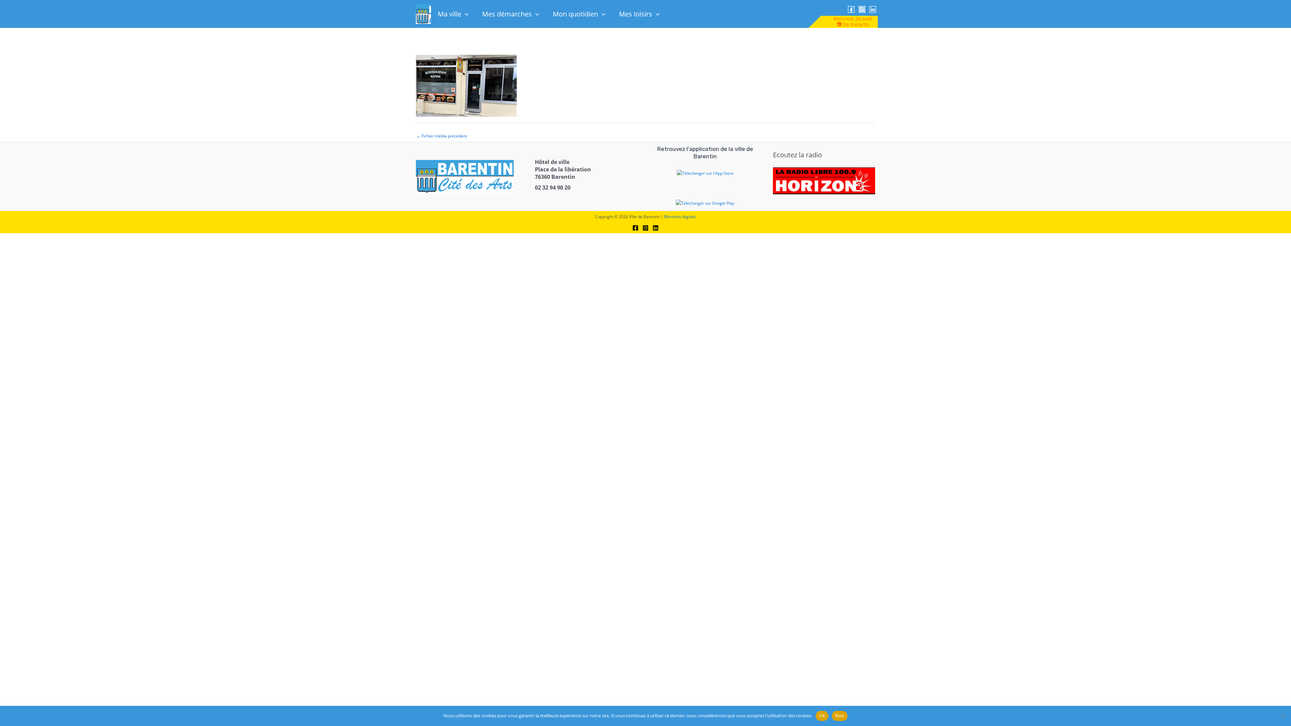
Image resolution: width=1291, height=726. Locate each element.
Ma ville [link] (449, 13)
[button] (465, 14)
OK (822, 715)
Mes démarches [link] (507, 13)
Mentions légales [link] (680, 216)
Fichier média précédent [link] (442, 136)
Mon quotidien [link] (575, 13)
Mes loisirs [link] (635, 13)
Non (839, 715)
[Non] (1282, 716)
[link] (851, 9)
